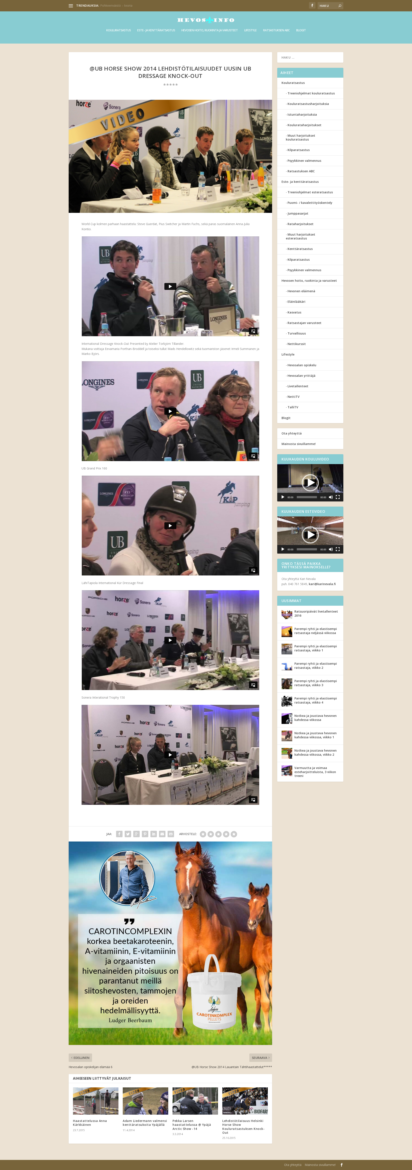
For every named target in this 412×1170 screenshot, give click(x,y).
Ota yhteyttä (292, 433)
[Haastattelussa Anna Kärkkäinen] (95, 1101)
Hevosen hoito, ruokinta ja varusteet (209, 30)
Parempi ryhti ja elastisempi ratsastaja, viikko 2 (315, 665)
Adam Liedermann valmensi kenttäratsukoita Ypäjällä (145, 1123)
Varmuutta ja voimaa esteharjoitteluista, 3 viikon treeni (315, 772)
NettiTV (294, 397)
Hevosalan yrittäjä (301, 376)
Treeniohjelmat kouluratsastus (311, 93)
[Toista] (283, 497)
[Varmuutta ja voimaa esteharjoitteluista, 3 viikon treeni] (287, 770)
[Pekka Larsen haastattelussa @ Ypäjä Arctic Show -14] (195, 1101)
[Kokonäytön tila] (338, 497)
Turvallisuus (297, 333)
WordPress (138, 1165)
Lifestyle (250, 30)
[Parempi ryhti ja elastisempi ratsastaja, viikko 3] (287, 683)
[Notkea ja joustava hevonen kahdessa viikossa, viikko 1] (287, 736)
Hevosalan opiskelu (302, 365)
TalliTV (293, 407)
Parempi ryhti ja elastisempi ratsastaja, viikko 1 (315, 648)
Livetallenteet (298, 386)
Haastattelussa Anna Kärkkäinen (90, 1123)
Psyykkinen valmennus (304, 161)
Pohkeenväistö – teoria (116, 5)
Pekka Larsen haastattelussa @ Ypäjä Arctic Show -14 (192, 1125)
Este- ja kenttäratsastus (156, 30)
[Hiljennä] (331, 497)
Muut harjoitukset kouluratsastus (300, 137)
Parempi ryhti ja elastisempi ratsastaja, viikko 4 (315, 700)
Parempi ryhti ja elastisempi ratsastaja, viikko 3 (315, 683)
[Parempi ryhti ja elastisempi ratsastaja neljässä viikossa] (287, 631)
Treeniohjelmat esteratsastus (310, 192)
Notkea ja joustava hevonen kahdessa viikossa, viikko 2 (315, 752)
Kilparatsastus (299, 150)
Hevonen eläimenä (301, 291)
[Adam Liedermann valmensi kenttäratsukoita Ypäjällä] (145, 1101)
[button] (310, 482)
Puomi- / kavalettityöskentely (310, 203)
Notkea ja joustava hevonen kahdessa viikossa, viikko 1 (315, 735)
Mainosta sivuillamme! (299, 444)
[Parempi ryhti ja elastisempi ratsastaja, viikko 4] (287, 701)
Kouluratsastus (118, 30)
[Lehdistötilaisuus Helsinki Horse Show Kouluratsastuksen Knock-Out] (245, 1101)
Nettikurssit (297, 344)
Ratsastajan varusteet (304, 323)
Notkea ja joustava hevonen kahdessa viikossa (315, 718)
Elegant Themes (96, 1165)
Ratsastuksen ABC (276, 30)
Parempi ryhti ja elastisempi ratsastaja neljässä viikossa (315, 631)
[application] (310, 482)
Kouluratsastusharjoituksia (308, 104)
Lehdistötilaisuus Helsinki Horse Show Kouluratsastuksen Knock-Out (243, 1127)
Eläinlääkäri (296, 302)
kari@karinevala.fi (322, 584)
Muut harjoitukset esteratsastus (300, 236)
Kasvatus (294, 312)
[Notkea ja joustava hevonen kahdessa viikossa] (287, 718)
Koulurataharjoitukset (304, 125)
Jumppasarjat (298, 213)
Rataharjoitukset (301, 224)
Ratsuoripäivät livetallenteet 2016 (316, 613)
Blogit (301, 30)
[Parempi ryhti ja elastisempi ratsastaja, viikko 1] (287, 649)
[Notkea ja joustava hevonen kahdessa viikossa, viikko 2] (287, 753)
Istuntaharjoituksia (302, 114)
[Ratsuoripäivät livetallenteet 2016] (287, 614)
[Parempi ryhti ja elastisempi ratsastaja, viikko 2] (287, 666)
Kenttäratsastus (300, 249)
